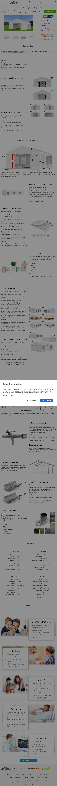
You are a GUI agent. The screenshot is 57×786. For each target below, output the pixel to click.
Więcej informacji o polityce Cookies (11, 395)
